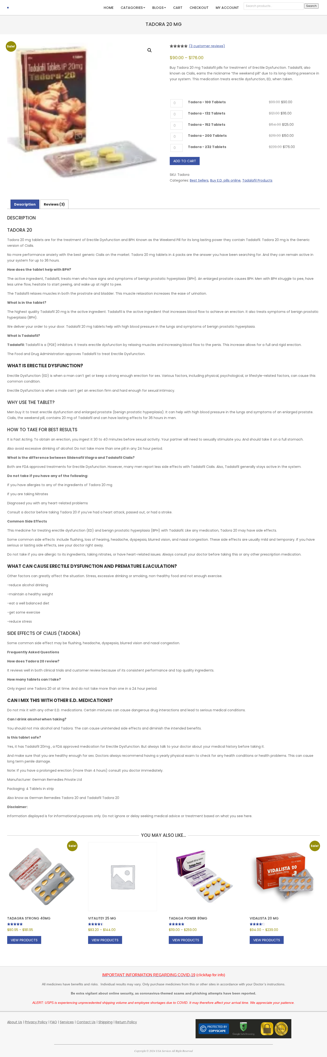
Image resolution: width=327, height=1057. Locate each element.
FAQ (53, 1022)
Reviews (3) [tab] (54, 204)
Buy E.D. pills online (225, 180)
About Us (14, 1022)
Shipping (105, 1022)
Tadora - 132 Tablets (206, 113)
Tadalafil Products (257, 180)
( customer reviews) (207, 46)
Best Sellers (199, 180)
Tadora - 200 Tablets (207, 135)
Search (311, 6)
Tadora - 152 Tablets (206, 124)
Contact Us (86, 1022)
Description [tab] (25, 204)
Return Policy (126, 1022)
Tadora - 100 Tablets (207, 102)
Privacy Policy (36, 1022)
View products (24, 940)
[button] (149, 50)
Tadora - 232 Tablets (207, 147)
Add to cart (184, 161)
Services (67, 1022)
